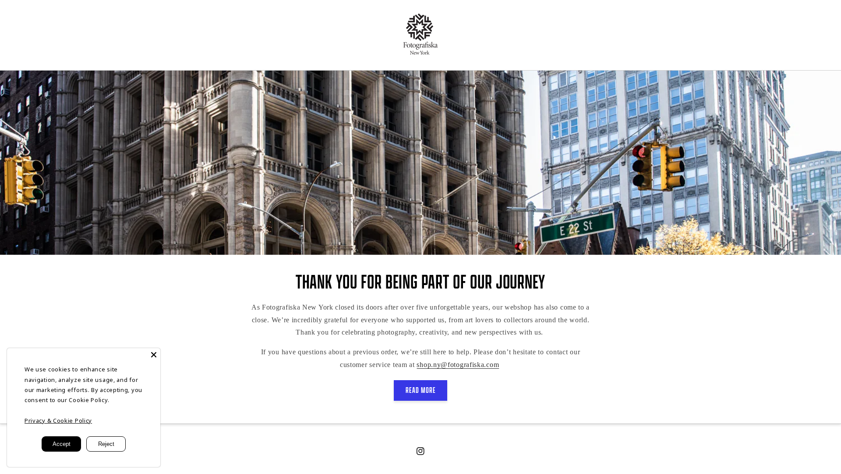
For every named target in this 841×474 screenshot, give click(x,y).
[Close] (153, 354)
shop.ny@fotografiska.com (458, 364)
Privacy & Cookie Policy (58, 420)
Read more (421, 390)
